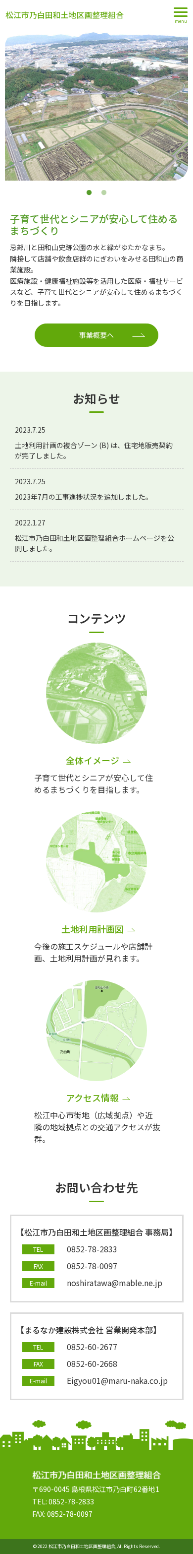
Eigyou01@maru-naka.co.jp (117, 1380)
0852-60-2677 (92, 1347)
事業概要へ (96, 335)
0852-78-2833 (92, 1249)
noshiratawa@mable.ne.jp (114, 1283)
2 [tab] (104, 193)
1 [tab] (89, 193)
